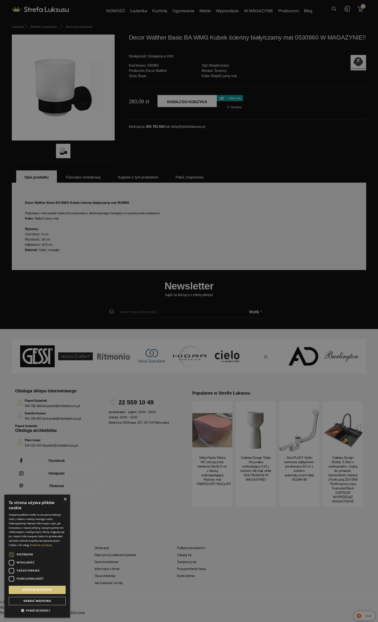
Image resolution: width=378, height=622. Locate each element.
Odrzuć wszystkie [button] (37, 601)
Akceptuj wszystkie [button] (37, 590)
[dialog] (189, 311)
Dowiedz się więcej (41, 545)
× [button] (65, 499)
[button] (37, 610)
